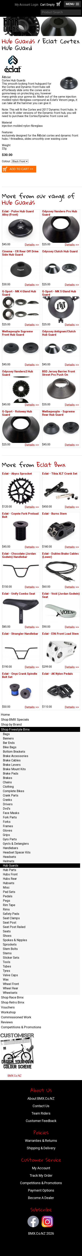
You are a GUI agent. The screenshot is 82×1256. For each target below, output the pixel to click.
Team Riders (41, 1113)
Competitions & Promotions (21, 1027)
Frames (8, 826)
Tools (6, 962)
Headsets (9, 857)
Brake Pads (10, 773)
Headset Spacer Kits (17, 852)
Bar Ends (9, 743)
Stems (7, 953)
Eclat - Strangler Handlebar (20, 633)
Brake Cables (12, 760)
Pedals (7, 896)
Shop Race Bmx (12, 997)
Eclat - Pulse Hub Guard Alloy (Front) (18, 213)
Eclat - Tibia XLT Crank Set (59, 473)
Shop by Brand (11, 724)
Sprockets (10, 944)
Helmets (8, 861)
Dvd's (6, 808)
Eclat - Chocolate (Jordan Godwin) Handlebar (19, 555)
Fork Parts (10, 817)
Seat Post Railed (14, 927)
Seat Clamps (11, 918)
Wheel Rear (10, 988)
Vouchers (8, 1007)
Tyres (6, 971)
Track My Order (41, 1175)
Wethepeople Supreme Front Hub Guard (17, 333)
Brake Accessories (15, 756)
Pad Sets (9, 892)
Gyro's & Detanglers (16, 843)
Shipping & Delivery (41, 1148)
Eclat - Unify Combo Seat (18, 593)
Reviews (7, 1022)
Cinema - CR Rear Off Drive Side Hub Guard (20, 253)
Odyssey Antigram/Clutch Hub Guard (59, 333)
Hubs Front (10, 874)
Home (5, 714)
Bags (6, 734)
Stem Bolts (10, 949)
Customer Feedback (41, 1121)
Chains (7, 782)
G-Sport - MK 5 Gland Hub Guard (59, 293)
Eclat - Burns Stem (54, 513)
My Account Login (26, 4)
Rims (6, 909)
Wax (6, 979)
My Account (41, 1168)
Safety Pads (11, 914)
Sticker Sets (11, 957)
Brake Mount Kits (14, 769)
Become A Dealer (41, 1198)
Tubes (7, 966)
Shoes (7, 936)
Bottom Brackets (14, 751)
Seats (7, 931)
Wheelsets (10, 993)
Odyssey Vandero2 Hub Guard (17, 373)
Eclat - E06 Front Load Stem (60, 633)
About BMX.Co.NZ (41, 1098)
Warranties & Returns (41, 1141)
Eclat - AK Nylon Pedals (57, 673)
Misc (6, 887)
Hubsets (8, 883)
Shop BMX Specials (15, 719)
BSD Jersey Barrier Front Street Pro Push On (58, 373)
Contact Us (41, 1106)
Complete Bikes (13, 791)
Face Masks (11, 813)
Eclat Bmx (51, 464)
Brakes (7, 778)
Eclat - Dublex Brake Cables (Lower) (60, 555)
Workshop (8, 1012)
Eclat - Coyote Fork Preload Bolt (20, 515)
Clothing (8, 786)
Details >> (32, 245)
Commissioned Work (16, 1017)
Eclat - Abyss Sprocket (17, 473)
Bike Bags (9, 747)
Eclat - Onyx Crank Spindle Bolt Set (19, 675)
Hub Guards (18, 41)
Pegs (6, 900)
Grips (6, 835)
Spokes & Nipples (15, 940)
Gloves (7, 830)
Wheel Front (11, 984)
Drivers (8, 804)
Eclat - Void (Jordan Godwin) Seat (61, 595)
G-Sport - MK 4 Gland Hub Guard (19, 293)
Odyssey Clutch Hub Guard (60, 251)
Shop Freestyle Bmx (15, 729)
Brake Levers (12, 765)
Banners (8, 738)
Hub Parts (9, 870)
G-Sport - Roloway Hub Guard (17, 413)
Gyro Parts (10, 839)
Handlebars (10, 848)
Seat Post (9, 922)
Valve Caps (10, 975)
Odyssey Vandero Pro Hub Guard (59, 213)
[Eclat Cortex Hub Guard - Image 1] (68, 92)
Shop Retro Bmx (12, 1002)
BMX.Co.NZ (15, 1075)
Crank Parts (10, 795)
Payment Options (41, 1190)
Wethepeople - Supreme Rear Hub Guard (58, 413)
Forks (6, 822)
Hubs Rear (10, 879)
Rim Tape (9, 905)
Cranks (7, 800)
